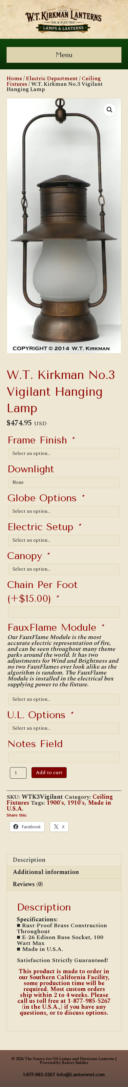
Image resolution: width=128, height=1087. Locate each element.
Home (14, 78)
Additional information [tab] (46, 872)
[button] (110, 110)
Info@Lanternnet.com (80, 1074)
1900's (55, 802)
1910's (76, 802)
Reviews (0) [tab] (28, 884)
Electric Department (52, 78)
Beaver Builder (75, 1063)
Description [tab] (29, 860)
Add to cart (49, 772)
